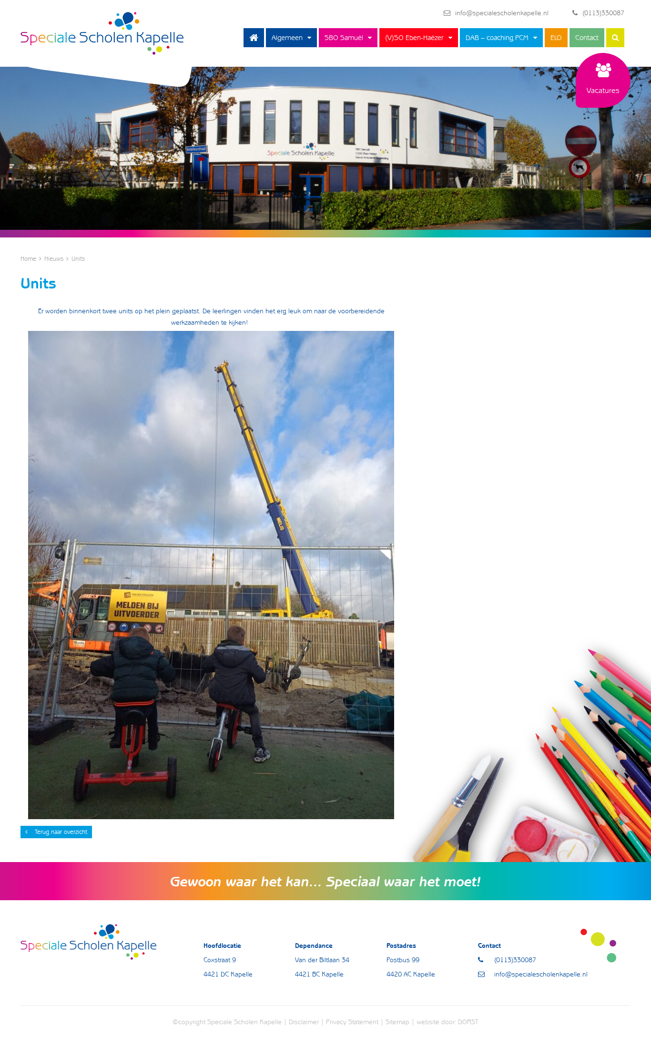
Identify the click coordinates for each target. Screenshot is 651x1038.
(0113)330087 (603, 13)
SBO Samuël (344, 37)
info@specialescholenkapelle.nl (502, 13)
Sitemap (397, 1022)
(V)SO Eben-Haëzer (414, 37)
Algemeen (287, 37)
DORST (468, 1022)
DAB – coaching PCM (497, 37)
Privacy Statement (352, 1022)
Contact (587, 37)
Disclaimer (304, 1022)
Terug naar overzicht (61, 831)
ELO (556, 37)
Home (254, 37)
